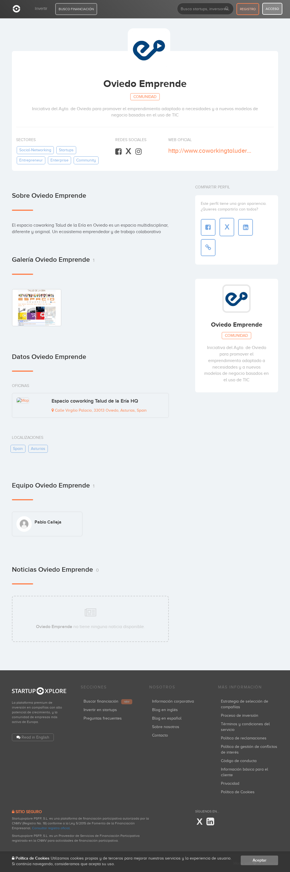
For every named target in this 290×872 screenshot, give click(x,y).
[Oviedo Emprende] (36, 307)
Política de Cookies (238, 792)
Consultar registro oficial (51, 828)
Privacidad (230, 783)
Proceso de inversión (239, 715)
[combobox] (205, 9)
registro (248, 9)
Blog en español (167, 718)
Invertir (41, 8)
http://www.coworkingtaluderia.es (210, 150)
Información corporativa (173, 701)
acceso (272, 9)
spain (18, 448)
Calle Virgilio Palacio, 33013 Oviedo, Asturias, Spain (100, 410)
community (86, 160)
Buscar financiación (106, 701)
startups (66, 150)
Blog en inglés (165, 710)
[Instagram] (138, 152)
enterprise (59, 160)
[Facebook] (118, 152)
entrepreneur (31, 160)
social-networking (35, 150)
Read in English (35, 737)
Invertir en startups (100, 710)
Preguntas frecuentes (103, 718)
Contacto (160, 735)
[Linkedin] (210, 821)
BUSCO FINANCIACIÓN (76, 9)
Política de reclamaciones (243, 738)
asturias (38, 448)
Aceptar (259, 860)
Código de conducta (239, 761)
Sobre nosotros (165, 727)
